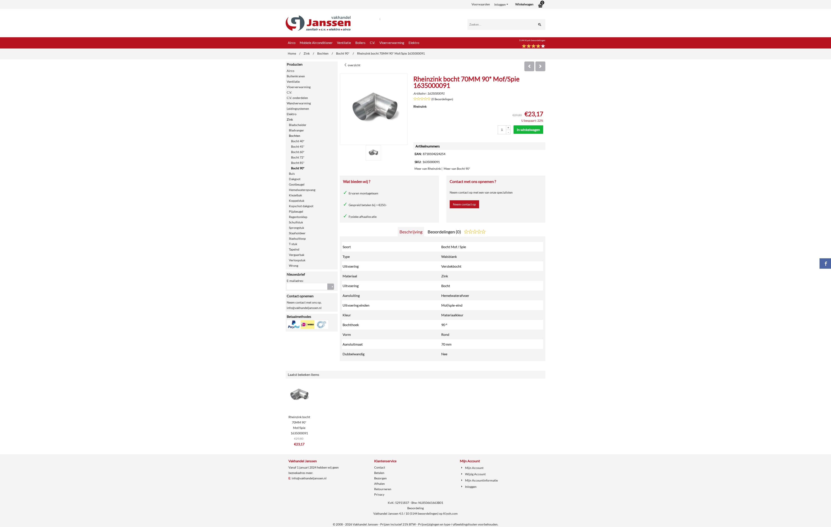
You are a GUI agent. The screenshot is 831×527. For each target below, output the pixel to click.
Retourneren (382, 489)
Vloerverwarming (391, 43)
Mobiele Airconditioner (316, 43)
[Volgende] (540, 66)
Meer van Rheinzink (427, 168)
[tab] (411, 232)
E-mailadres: (295, 281)
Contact (379, 467)
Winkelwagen (524, 4)
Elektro (414, 43)
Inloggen (500, 4)
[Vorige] (529, 66)
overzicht (353, 65)
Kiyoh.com (450, 513)
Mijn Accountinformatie (481, 480)
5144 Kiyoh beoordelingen (532, 40)
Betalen (379, 473)
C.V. (372, 43)
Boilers (360, 43)
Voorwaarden (481, 4)
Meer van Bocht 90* (457, 168)
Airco (291, 43)
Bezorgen (380, 478)
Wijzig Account (475, 474)
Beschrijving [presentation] (410, 231)
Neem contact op (464, 204)
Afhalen (379, 483)
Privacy (379, 494)
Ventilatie (344, 43)
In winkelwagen (528, 130)
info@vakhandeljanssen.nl (309, 478)
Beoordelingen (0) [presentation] (445, 231)
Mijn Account (474, 468)
